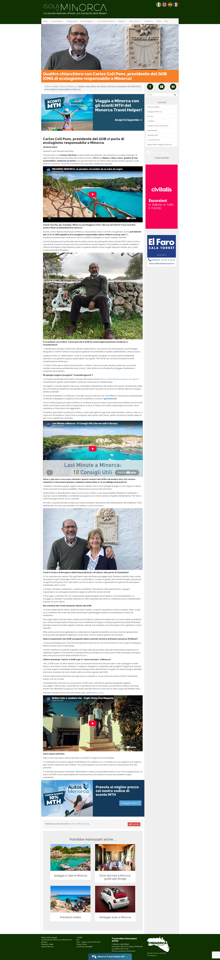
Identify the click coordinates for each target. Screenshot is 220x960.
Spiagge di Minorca (154, 112)
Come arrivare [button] (56, 21)
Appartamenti (152, 130)
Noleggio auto (72, 21)
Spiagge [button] (121, 21)
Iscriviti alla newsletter (85, 947)
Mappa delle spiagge (49, 937)
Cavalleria (150, 121)
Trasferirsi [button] (148, 21)
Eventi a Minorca (47, 947)
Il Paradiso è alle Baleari (120, 944)
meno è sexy (97, 693)
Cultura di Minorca (67, 86)
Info (78, 940)
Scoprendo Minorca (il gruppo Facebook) (127, 946)
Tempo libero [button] (134, 21)
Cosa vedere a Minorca (106, 21)
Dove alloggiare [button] (87, 21)
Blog (166, 21)
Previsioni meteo (47, 944)
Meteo (158, 21)
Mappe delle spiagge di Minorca (159, 144)
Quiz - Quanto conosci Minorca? (89, 942)
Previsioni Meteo (153, 107)
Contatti (79, 937)
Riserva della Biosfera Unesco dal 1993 (118, 379)
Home (45, 21)
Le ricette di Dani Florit (120, 949)
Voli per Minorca (153, 140)
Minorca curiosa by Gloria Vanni (123, 951)
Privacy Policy (82, 944)
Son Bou (150, 116)
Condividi (135, 824)
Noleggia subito (129, 803)
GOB (49, 234)
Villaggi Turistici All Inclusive (157, 126)
